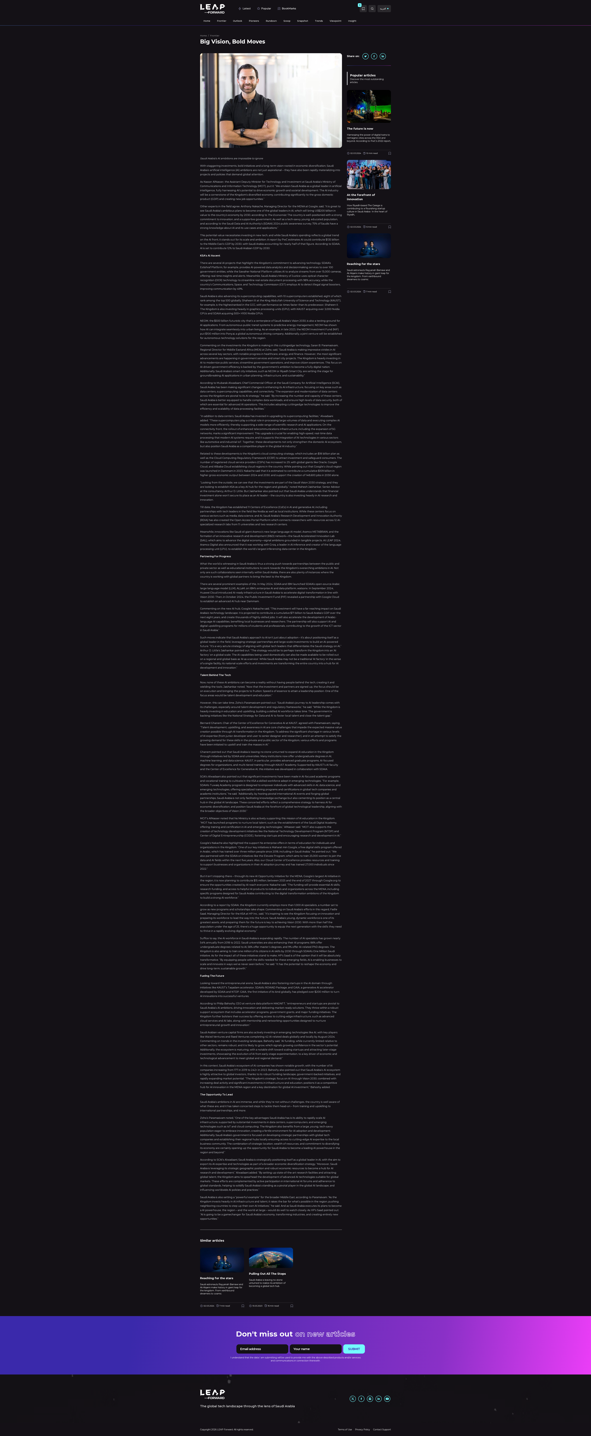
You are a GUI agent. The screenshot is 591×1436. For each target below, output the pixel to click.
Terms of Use (345, 1429)
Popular (266, 8)
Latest (247, 8)
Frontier (214, 35)
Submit (354, 1349)
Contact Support (382, 1429)
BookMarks (289, 8)
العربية (383, 8)
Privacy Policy (362, 1429)
